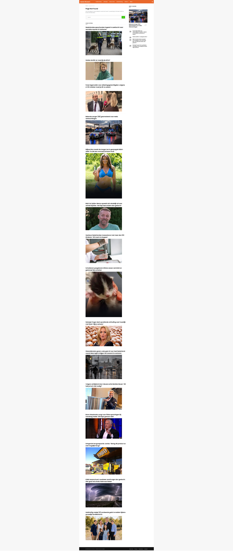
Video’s (126, 1)
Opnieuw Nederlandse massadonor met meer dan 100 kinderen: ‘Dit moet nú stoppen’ (105, 236)
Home (87, 5)
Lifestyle (106, 1)
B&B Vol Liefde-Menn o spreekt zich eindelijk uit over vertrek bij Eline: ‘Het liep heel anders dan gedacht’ (104, 204)
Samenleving (120, 1)
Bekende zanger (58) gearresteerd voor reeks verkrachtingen (135, 25)
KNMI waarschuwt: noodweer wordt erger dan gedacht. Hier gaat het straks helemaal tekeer (105, 480)
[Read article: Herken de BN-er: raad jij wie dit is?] (104, 71)
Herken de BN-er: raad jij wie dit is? (98, 60)
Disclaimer (141, 549)
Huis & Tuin (112, 1)
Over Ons (131, 549)
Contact (145, 549)
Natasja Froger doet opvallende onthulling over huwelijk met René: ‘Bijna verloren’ (140, 46)
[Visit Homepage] (85, 1)
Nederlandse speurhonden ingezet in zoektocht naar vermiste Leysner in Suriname (104, 28)
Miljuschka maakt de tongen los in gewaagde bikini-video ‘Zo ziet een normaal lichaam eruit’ (104, 150)
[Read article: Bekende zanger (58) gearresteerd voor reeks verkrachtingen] (104, 132)
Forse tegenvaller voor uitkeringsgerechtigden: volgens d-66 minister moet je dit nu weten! (105, 86)
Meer (131, 1)
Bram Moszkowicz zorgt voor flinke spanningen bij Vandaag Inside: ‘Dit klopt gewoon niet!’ (103, 416)
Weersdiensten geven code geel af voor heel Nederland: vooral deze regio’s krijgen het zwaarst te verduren (105, 352)
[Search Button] (152, 1)
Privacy (135, 549)
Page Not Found (92, 5)
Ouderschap (99, 1)
